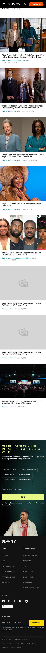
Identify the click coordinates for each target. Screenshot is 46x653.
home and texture (30, 555)
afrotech (27, 561)
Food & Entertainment (28, 470)
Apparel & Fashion (10, 470)
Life (3, 561)
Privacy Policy (7, 505)
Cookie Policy (31, 644)
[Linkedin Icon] (3, 601)
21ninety (26, 566)
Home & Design (9, 475)
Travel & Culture (9, 480)
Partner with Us (8, 577)
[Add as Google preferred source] (7, 606)
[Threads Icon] (26, 601)
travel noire (28, 572)
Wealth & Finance (25, 480)
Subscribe (36, 4)
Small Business (8, 572)
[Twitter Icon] (9, 601)
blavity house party (31, 588)
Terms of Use (6, 644)
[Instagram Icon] (20, 601)
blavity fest (28, 583)
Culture (5, 555)
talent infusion (29, 577)
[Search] (25, 4)
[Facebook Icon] (14, 601)
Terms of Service (35, 503)
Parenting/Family (25, 475)
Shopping (6, 583)
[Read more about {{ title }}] (23, 35)
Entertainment (8, 566)
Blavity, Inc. (11, 639)
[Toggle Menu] (3, 4)
